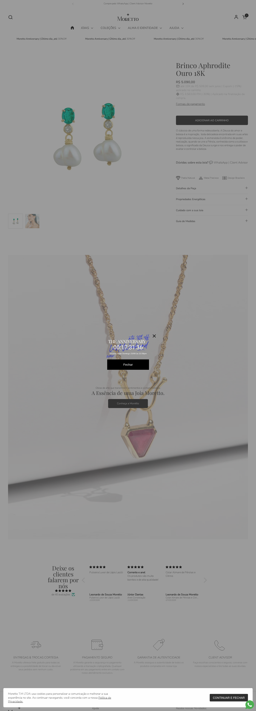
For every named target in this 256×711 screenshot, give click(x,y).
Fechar (128, 364)
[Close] (154, 335)
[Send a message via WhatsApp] (249, 704)
